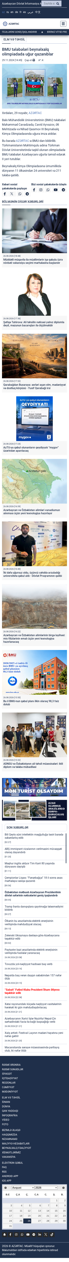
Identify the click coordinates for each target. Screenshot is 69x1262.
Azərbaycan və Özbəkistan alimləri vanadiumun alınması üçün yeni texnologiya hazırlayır (31, 511)
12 (29, 1210)
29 (56, 1221)
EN (12, 12)
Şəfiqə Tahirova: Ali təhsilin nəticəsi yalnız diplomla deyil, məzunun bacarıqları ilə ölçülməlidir (33, 324)
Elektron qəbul (12, 1162)
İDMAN (6, 1101)
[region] (36, 942)
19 (29, 1215)
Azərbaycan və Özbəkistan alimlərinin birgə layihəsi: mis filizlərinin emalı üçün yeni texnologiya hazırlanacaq (34, 638)
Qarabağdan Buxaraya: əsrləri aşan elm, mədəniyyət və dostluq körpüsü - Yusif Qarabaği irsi (34, 386)
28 (48, 1221)
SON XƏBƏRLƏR (17, 827)
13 (39, 1210)
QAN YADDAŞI (10, 1110)
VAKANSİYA (8, 1156)
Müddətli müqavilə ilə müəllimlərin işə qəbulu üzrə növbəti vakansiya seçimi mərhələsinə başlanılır (33, 261)
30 (64, 1221)
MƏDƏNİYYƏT (10, 1091)
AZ (3, 12)
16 (64, 1210)
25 (21, 1221)
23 (64, 1215)
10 (10, 1210)
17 (10, 1215)
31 (10, 1226)
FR (20, 12)
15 (56, 1210)
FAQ (4, 1167)
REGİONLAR (8, 1082)
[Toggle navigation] (62, 23)
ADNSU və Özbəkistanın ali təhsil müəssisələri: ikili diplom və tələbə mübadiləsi (33, 765)
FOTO (5, 1124)
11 (21, 1210)
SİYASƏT (7, 1073)
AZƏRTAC (35, 113)
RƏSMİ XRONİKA (11, 1064)
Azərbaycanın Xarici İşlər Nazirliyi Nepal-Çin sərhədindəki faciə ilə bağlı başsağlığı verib (30, 1020)
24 (10, 1221)
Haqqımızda (9, 1134)
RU (8, 12)
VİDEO (5, 1119)
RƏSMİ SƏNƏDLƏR (12, 1069)
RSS (4, 1171)
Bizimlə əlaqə (11, 1130)
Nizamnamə (9, 1139)
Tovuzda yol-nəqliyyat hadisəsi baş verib (28, 964)
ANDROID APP (10, 1176)
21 (48, 1215)
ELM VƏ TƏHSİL (14, 39)
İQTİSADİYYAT (10, 1078)
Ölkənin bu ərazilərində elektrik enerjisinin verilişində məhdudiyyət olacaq (29, 922)
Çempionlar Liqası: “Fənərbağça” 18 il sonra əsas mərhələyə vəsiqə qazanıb (33, 879)
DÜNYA (6, 1106)
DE (16, 12)
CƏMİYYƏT (8, 1087)
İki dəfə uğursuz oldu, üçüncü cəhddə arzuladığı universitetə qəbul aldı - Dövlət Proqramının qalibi (32, 574)
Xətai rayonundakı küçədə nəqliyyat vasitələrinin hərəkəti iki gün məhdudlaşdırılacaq (33, 1005)
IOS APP (6, 1180)
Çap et (28, 60)
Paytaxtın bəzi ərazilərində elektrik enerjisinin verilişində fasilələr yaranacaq (31, 951)
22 (56, 1215)
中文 (38, 12)
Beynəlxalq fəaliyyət (16, 1148)
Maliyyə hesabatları (15, 1143)
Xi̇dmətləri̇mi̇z (11, 1152)
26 (29, 1221)
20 (39, 1215)
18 (21, 1215)
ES (24, 12)
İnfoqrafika (10, 1115)
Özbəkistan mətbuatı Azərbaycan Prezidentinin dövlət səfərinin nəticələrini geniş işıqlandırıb (33, 894)
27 (39, 1221)
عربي (30, 12)
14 (48, 1210)
